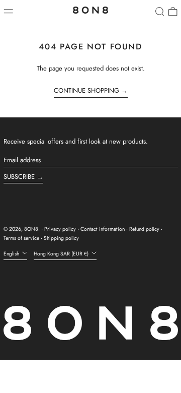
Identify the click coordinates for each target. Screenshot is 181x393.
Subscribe (19, 176)
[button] (160, 11)
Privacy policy (60, 229)
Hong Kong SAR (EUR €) (62, 253)
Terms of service (21, 238)
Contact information (102, 229)
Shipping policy (61, 238)
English (12, 253)
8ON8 (31, 229)
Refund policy (144, 229)
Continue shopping (86, 90)
